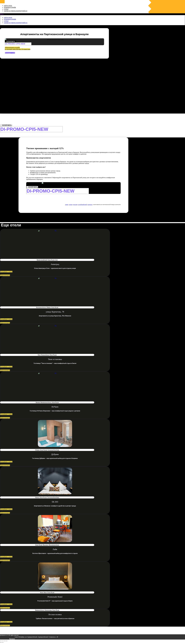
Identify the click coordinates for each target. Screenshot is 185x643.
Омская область (45, 354)
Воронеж (38, 402)
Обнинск (48, 307)
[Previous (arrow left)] (1, 642)
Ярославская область (54, 544)
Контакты (12, 638)
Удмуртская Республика (53, 449)
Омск (39, 354)
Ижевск (37, 497)
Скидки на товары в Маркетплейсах (15, 11)
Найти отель (8, 5)
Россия (75, 204)
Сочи (56, 259)
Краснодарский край (42, 259)
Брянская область (39, 610)
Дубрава (37, 449)
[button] (92, 14)
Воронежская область (46, 402)
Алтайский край (82, 204)
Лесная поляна (48, 610)
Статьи (6, 9)
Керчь (41, 592)
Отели (70, 204)
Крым (45, 592)
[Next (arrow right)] (2, 642)
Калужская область (41, 307)
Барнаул (90, 204)
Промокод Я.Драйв (10, 7)
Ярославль (45, 544)
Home (66, 204)
